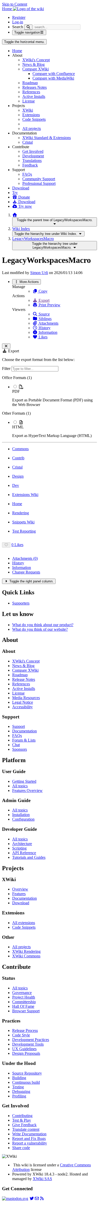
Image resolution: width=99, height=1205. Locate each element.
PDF (16, 391)
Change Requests (26, 572)
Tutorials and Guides (28, 857)
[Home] (14, 215)
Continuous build (26, 1082)
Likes (42, 337)
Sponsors (19, 749)
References (31, 92)
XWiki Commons (26, 956)
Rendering (20, 513)
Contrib (18, 458)
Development (33, 156)
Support (18, 726)
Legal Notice (22, 702)
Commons (20, 449)
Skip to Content (14, 4)
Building (19, 1078)
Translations (32, 160)
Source (44, 314)
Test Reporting (24, 531)
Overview (20, 889)
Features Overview (27, 790)
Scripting (19, 848)
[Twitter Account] (31, 1198)
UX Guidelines (24, 1049)
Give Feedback (24, 1125)
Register (18, 17)
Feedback (30, 165)
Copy (42, 291)
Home (17, 51)
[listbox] (49, 406)
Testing (18, 1087)
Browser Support (26, 1011)
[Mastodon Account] (15, 1198)
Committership (24, 1002)
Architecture (22, 843)
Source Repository (27, 1073)
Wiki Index (21, 229)
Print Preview (49, 305)
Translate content (25, 1129)
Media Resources (26, 698)
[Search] (28, 27)
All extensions (23, 923)
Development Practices (30, 1039)
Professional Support (39, 183)
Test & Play (21, 1120)
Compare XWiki (35, 69)
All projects (31, 128)
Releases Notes (34, 87)
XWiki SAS (42, 1179)
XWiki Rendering (26, 951)
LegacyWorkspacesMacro (33, 238)
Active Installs (33, 96)
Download (20, 188)
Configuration (23, 819)
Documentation (24, 731)
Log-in (17, 22)
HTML (18, 427)
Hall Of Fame (23, 1006)
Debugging (21, 1091)
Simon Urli (39, 272)
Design (18, 476)
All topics (20, 786)
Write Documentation (29, 1134)
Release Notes (23, 679)
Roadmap (30, 83)
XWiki (27, 110)
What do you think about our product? (42, 625)
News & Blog (33, 64)
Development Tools (28, 1044)
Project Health (23, 997)
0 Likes (17, 545)
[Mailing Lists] (36, 1198)
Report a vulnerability (29, 1143)
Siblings (45, 319)
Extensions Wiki (25, 494)
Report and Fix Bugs (29, 1138)
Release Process (25, 1030)
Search (17, 27)
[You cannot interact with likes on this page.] (6, 545)
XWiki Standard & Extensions (46, 137)
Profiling (19, 1096)
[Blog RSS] (41, 1198)
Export (44, 300)
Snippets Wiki (23, 522)
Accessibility (22, 707)
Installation (21, 814)
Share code (21, 1148)
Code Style (21, 1035)
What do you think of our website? (40, 629)
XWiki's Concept (36, 60)
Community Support (38, 179)
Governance (22, 992)
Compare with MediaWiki (53, 78)
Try (15, 192)
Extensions (31, 115)
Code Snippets (34, 119)
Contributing (22, 1115)
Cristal (27, 142)
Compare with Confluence (53, 73)
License (28, 101)
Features (19, 894)
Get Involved (32, 151)
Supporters (20, 603)
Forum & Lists (24, 740)
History (44, 328)
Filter (6, 368)
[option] (54, 395)
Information (47, 332)
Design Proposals (26, 1053)
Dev (15, 485)
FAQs (27, 174)
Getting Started (24, 781)
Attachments (48, 323)
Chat (16, 745)
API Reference (24, 853)
